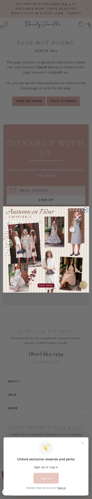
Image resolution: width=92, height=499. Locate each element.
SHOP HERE (46, 285)
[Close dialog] (85, 210)
